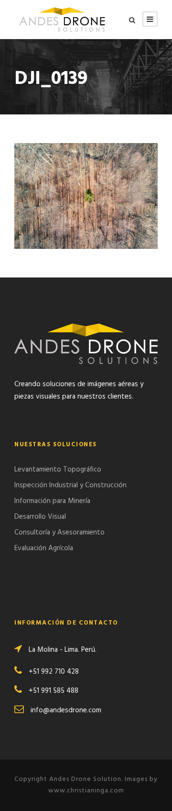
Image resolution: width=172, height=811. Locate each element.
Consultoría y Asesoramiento (59, 532)
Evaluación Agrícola (43, 548)
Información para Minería (52, 501)
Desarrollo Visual (40, 517)
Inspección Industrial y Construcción (70, 485)
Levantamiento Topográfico (57, 469)
